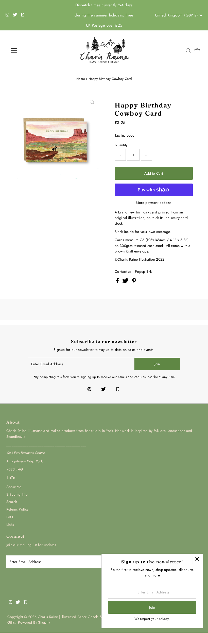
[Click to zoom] (92, 102)
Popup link (143, 271)
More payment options (153, 202)
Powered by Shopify (34, 622)
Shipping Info (17, 494)
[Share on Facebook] (118, 281)
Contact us (123, 271)
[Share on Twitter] (126, 281)
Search (11, 501)
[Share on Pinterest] (134, 281)
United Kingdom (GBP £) (177, 15)
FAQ (9, 516)
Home (80, 78)
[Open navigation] (31, 50)
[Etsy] (22, 15)
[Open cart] (197, 51)
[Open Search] (188, 51)
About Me (14, 486)
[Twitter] (14, 15)
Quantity (121, 145)
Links (10, 524)
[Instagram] (7, 15)
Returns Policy (17, 509)
